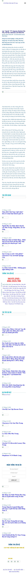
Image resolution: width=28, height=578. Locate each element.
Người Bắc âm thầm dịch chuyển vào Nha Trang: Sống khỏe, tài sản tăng (13, 227)
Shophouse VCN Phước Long (11, 455)
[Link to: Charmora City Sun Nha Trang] (5, 415)
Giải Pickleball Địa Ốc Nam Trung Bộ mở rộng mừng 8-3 (13, 536)
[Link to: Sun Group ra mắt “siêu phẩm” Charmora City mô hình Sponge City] (5, 245)
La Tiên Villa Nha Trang (10, 433)
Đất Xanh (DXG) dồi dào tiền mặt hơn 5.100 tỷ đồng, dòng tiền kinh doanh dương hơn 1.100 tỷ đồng (13, 358)
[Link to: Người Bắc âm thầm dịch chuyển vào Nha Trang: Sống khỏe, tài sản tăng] (5, 217)
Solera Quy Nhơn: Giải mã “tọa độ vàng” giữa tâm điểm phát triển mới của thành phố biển (13, 330)
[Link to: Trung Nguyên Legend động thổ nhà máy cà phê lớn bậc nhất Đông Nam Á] (5, 499)
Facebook (1, 292)
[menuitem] (25, 3)
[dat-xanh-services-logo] (11, 3)
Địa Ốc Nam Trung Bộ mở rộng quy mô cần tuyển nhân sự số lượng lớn (14, 522)
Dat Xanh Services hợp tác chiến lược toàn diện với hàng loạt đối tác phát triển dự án (14, 344)
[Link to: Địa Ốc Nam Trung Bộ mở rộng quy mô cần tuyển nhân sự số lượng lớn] (5, 513)
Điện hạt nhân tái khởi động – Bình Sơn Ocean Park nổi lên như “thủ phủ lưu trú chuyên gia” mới (14, 241)
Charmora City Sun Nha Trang (12, 423)
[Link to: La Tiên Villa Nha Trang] (5, 425)
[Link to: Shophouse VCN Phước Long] (5, 447)
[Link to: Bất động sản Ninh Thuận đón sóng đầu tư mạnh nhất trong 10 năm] (5, 486)
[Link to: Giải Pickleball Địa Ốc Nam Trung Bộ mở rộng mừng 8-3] (5, 527)
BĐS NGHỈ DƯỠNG (14, 571)
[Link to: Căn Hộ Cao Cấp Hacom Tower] (14, 394)
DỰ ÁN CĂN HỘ (7, 569)
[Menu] (25, 3)
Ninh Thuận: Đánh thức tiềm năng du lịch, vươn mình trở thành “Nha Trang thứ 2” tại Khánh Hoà (13, 372)
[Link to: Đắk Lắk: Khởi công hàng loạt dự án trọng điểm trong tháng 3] (5, 377)
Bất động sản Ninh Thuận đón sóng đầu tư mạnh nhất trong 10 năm (13, 495)
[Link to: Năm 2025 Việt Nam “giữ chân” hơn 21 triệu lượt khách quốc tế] (14, 197)
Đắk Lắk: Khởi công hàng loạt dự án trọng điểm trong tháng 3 (13, 386)
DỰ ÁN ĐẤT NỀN (18, 569)
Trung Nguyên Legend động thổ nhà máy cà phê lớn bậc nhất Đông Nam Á (13, 508)
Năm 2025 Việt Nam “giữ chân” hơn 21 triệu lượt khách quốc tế (12, 212)
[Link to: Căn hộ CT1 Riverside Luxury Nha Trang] (5, 436)
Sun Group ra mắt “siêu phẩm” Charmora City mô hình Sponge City (12, 255)
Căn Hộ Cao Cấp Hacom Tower (12, 409)
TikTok (1, 285)
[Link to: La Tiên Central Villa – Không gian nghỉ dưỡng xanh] (5, 259)
